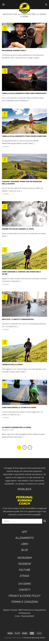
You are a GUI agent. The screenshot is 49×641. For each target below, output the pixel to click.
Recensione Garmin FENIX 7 (14, 50)
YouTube (24, 569)
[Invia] (44, 521)
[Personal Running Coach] (24, 8)
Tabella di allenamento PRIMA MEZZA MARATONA (24, 136)
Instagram (25, 557)
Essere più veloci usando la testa (18, 229)
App (24, 531)
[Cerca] (46, 4)
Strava (24, 575)
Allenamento (24, 537)
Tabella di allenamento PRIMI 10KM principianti (24, 93)
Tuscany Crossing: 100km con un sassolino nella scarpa (22, 183)
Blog (24, 550)
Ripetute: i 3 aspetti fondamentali (18, 319)
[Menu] (3, 4)
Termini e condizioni (24, 601)
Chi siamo (24, 583)
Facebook (24, 563)
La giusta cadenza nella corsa (16, 427)
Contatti (24, 589)
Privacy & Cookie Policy (25, 595)
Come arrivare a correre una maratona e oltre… (21, 273)
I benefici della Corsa (12, 364)
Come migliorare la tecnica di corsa (19, 407)
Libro (24, 543)
